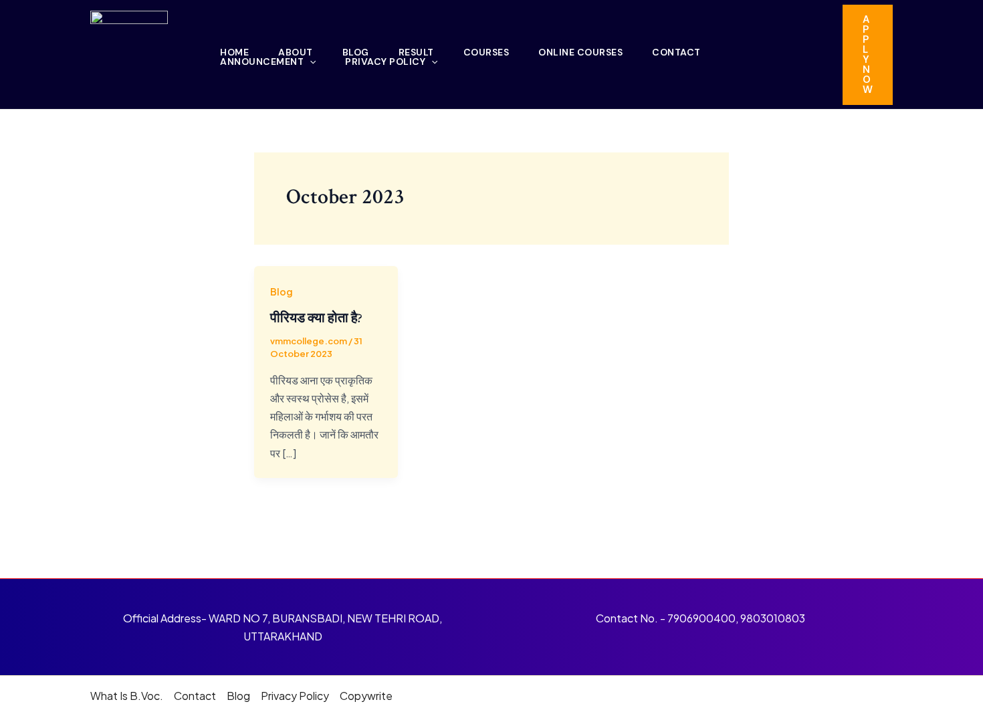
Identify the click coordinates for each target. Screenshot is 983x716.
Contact (676, 52)
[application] (310, 61)
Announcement (262, 61)
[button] (868, 55)
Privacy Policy (385, 61)
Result (416, 52)
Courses (486, 52)
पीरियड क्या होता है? (316, 318)
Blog (355, 52)
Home (234, 52)
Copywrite (366, 696)
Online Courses (580, 52)
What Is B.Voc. (126, 696)
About (295, 52)
